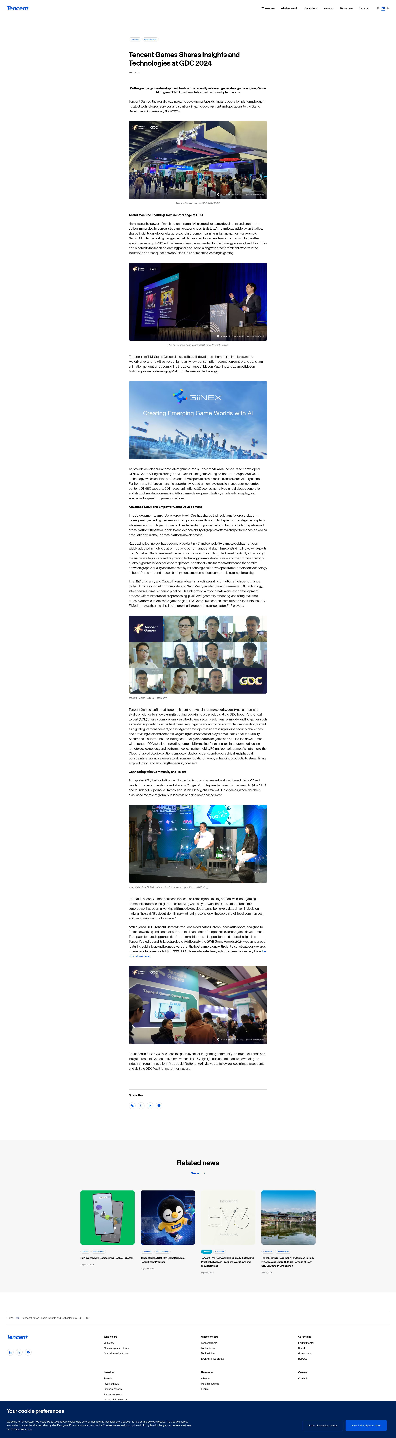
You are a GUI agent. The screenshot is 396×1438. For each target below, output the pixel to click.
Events (205, 1389)
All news (205, 1378)
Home (10, 1317)
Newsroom (207, 1372)
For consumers (150, 39)
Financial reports (113, 1389)
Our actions (304, 1336)
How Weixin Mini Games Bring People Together (106, 1258)
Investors (109, 1372)
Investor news (111, 1383)
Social (301, 1348)
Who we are (110, 1336)
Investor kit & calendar (116, 1399)
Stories (85, 1251)
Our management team (116, 1348)
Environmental (306, 1342)
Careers (302, 1372)
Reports (302, 1358)
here (29, 1429)
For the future (208, 1353)
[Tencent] (18, 8)
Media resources (210, 1383)
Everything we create (212, 1358)
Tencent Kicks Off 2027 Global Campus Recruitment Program (163, 1260)
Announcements (113, 1394)
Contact (302, 1378)
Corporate (135, 39)
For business (98, 1251)
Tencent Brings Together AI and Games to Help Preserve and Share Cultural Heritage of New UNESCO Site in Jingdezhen (287, 1262)
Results (108, 1378)
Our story (109, 1342)
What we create (210, 1336)
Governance (305, 1353)
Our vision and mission (116, 1353)
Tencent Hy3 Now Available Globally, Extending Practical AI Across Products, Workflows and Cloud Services (227, 1262)
